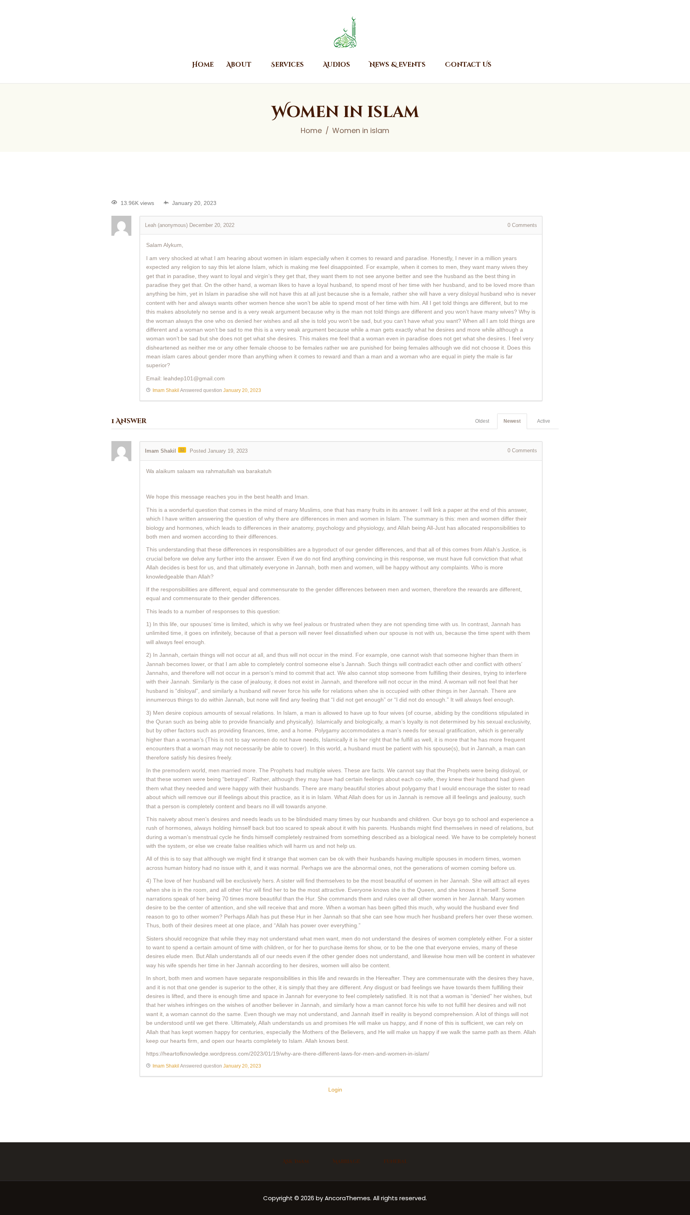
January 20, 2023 (242, 390)
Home (311, 130)
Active (543, 421)
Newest (512, 421)
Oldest (482, 421)
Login (335, 1089)
